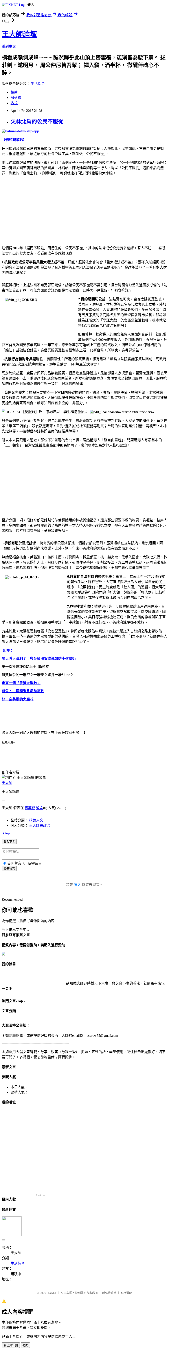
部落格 (16, 98)
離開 (25, 1345)
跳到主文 (9, 46)
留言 (39, 808)
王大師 (7, 783)
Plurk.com (41, 1195)
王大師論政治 (39, 825)
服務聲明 (126, 1293)
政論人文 (36, 820)
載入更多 (9, 841)
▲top (6, 833)
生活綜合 (38, 83)
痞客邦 (30, 808)
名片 (14, 103)
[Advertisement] (39, 210)
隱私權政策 (109, 1293)
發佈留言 (9, 868)
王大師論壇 (19, 34)
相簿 (14, 92)
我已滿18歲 (11, 1345)
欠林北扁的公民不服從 (37, 121)
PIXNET (52, 1293)
